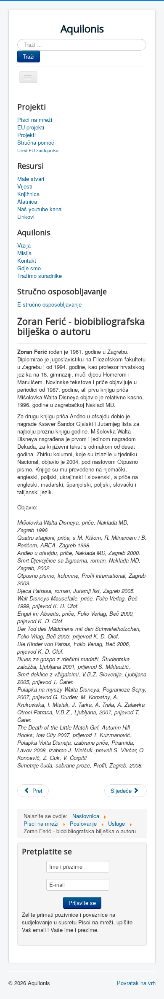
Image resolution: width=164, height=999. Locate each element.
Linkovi (25, 217)
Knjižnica (28, 194)
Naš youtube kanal (40, 209)
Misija (24, 253)
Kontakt (26, 260)
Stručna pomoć (35, 142)
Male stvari (30, 179)
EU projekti (30, 127)
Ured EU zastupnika (37, 150)
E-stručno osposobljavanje (49, 304)
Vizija (24, 245)
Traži (28, 56)
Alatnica (27, 201)
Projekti (26, 135)
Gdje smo (29, 268)
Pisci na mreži (34, 120)
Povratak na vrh (136, 983)
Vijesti (24, 186)
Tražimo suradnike (39, 276)
